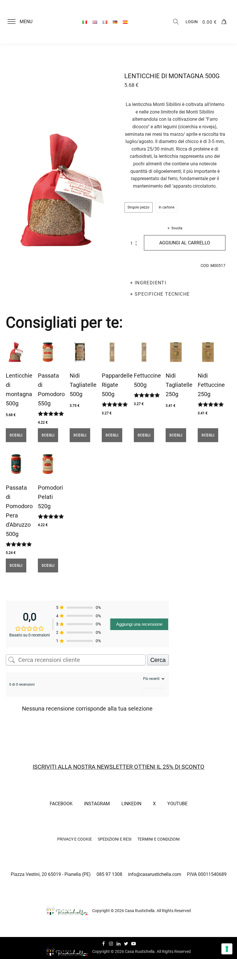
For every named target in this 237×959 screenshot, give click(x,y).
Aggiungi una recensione (139, 624)
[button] (23, 21)
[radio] (138, 207)
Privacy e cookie (74, 839)
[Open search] (176, 22)
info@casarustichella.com (154, 874)
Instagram (97, 803)
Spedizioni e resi (115, 839)
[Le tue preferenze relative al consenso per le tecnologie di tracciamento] (226, 948)
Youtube (177, 803)
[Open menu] (11, 21)
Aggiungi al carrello (184, 243)
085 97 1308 (109, 874)
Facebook (61, 803)
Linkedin (131, 803)
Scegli (16, 435)
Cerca (158, 660)
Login (192, 21)
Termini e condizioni (158, 839)
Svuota (176, 228)
